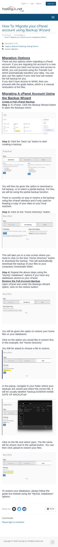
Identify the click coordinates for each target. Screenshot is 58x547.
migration (14, 49)
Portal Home (6, 35)
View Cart (50, 4)
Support (8, 46)
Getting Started (32, 46)
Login (32, 3)
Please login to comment (13, 522)
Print (51, 508)
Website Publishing (19, 46)
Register (39, 3)
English (24, 3)
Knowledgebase (19, 35)
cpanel (7, 49)
